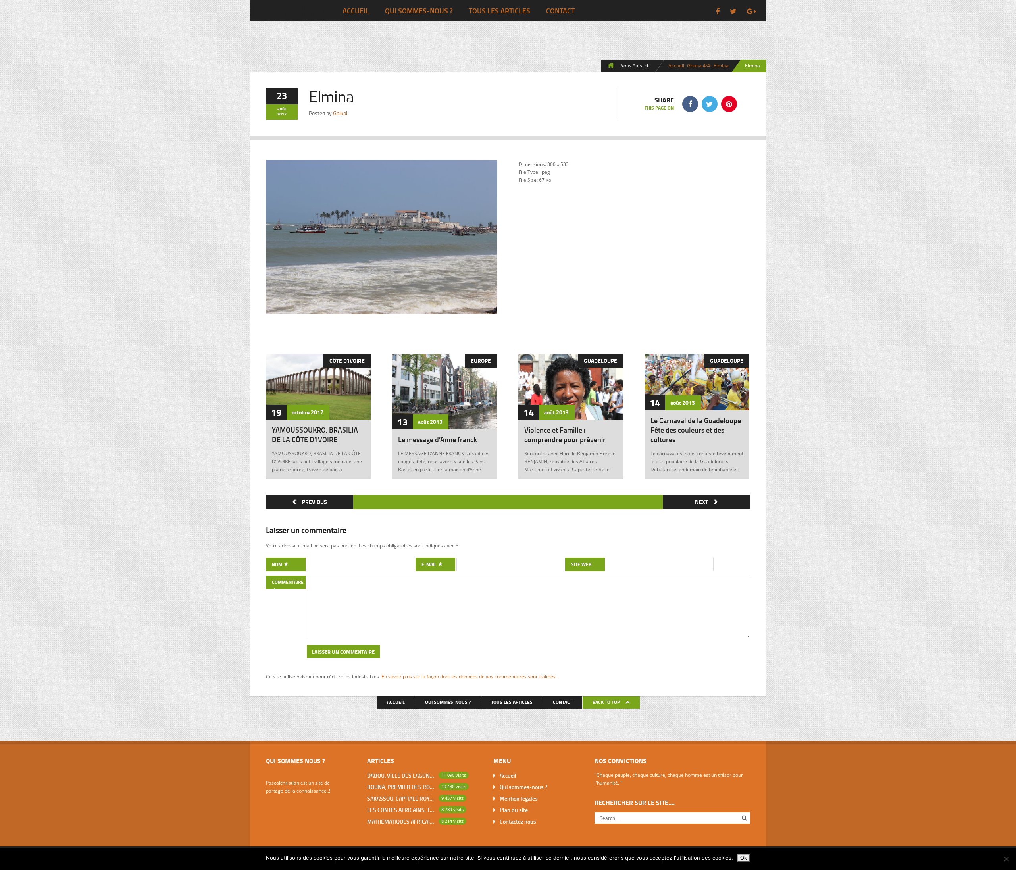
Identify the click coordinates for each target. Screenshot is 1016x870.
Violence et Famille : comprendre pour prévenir (565, 435)
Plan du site (514, 810)
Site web (581, 564)
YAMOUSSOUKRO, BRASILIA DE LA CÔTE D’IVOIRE (315, 435)
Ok (743, 858)
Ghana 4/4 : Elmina (708, 65)
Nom (277, 564)
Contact (560, 11)
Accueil (356, 11)
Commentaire (288, 582)
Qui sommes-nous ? (419, 11)
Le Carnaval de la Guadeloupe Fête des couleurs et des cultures (695, 430)
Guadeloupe (600, 360)
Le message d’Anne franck (437, 439)
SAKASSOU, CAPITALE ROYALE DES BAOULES (401, 798)
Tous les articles (499, 11)
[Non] (1006, 859)
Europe (481, 360)
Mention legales (519, 798)
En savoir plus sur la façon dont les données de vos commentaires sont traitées (468, 676)
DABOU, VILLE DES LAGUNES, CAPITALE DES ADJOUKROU (401, 775)
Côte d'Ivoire (347, 360)
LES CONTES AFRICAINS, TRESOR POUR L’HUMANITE (401, 810)
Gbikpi (340, 113)
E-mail (429, 564)
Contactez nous (518, 821)
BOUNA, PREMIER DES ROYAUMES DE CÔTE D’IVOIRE (401, 787)
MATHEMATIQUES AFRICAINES (401, 821)
